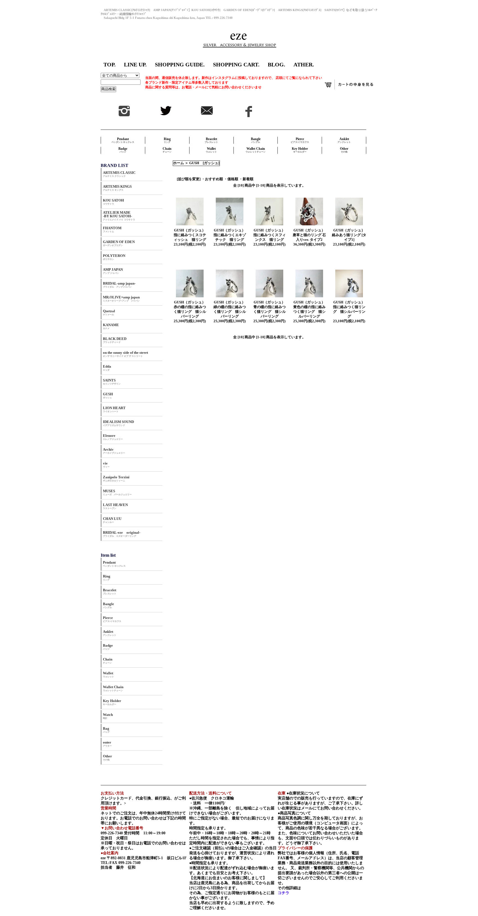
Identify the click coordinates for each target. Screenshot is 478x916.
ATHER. (303, 64)
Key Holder (300, 150)
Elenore (113, 437)
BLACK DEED (114, 340)
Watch (108, 716)
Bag (106, 729)
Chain (167, 150)
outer (107, 743)
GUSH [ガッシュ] (204, 163)
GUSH (108, 395)
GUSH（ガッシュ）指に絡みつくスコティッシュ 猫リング (190, 235)
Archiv (114, 450)
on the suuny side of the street (125, 353)
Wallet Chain (256, 150)
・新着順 (246, 179)
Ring (167, 140)
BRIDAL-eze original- (121, 533)
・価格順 (231, 179)
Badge (122, 150)
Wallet (211, 150)
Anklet (344, 140)
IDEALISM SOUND (118, 423)
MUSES (117, 492)
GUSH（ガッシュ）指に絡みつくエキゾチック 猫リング (230, 235)
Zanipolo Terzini (116, 478)
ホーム (178, 163)
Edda (107, 367)
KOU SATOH (113, 201)
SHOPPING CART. (236, 64)
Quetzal (109, 312)
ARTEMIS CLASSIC (119, 174)
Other (344, 150)
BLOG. (276, 64)
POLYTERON (114, 257)
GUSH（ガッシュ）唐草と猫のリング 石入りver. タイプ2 (309, 235)
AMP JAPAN (114, 270)
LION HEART (114, 409)
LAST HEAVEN (115, 506)
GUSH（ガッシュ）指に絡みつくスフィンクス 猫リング (269, 235)
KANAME (111, 326)
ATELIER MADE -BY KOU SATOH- (119, 215)
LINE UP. (135, 64)
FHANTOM (112, 229)
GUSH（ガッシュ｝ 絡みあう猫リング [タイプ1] (350, 235)
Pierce (300, 140)
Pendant (122, 140)
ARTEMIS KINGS (117, 187)
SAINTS (112, 381)
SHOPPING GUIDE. (180, 64)
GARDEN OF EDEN (119, 243)
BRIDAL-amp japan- (119, 284)
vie (106, 464)
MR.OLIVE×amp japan (121, 298)
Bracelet (211, 140)
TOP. (109, 64)
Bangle (256, 140)
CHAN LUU (112, 520)
